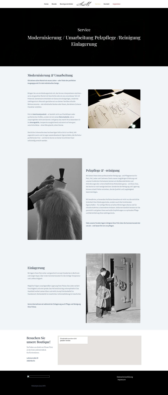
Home (46, 4)
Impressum (122, 380)
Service (97, 4)
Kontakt (106, 4)
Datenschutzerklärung (125, 377)
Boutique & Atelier (66, 4)
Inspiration (116, 4)
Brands (54, 4)
